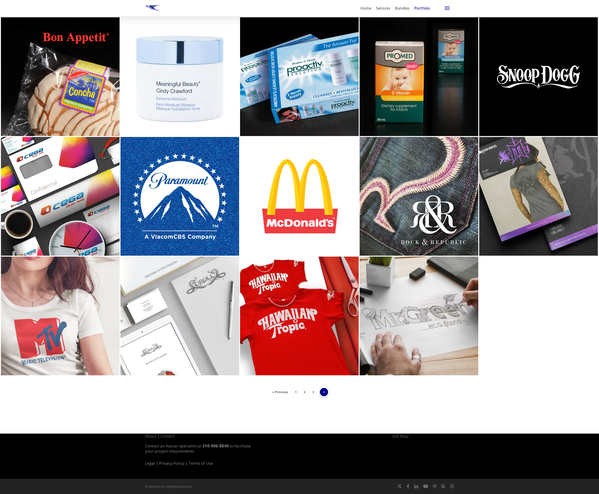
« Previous (280, 392)
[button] (447, 8)
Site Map (400, 436)
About (151, 436)
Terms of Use (200, 463)
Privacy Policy (172, 463)
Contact (168, 436)
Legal (150, 463)
